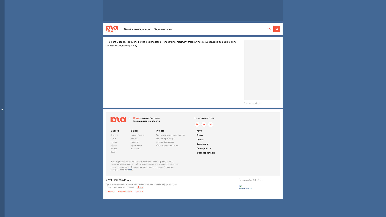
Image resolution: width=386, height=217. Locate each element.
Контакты (140, 191)
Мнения (114, 142)
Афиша (114, 145)
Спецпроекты (204, 148)
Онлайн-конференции (137, 29)
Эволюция (202, 144)
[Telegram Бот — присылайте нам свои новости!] (210, 124)
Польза (200, 139)
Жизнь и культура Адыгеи (167, 145)
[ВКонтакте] (197, 124)
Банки (134, 130)
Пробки (114, 152)
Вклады (134, 138)
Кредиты (135, 142)
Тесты (200, 135)
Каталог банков (137, 135)
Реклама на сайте (251, 103)
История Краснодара (165, 142)
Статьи (113, 138)
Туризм (160, 130)
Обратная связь (162, 29)
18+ (269, 29)
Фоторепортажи (206, 152)
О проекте (110, 191)
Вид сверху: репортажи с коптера (170, 135)
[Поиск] (276, 29)
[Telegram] (204, 124)
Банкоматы (135, 148)
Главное (115, 130)
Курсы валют (136, 145)
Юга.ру (136, 118)
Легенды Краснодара (165, 138)
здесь (130, 169)
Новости (114, 135)
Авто (199, 130)
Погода (114, 148)
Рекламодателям (125, 191)
